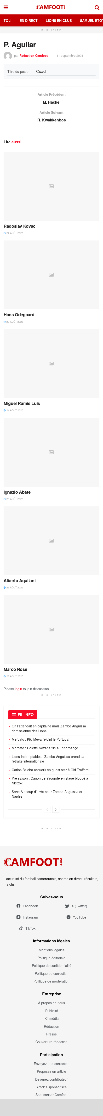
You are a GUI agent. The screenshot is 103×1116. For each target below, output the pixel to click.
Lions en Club (59, 20)
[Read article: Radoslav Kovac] (51, 186)
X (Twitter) (79, 905)
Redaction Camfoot (33, 55)
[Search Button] (97, 7)
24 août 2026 (14, 410)
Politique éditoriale (51, 957)
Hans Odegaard (19, 314)
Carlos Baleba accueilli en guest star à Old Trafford (50, 769)
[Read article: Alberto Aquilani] (51, 540)
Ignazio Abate (17, 492)
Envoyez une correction (51, 1063)
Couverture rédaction (51, 1041)
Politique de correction (52, 973)
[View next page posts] (55, 809)
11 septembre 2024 (70, 55)
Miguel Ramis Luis (22, 403)
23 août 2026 (14, 499)
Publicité (51, 1010)
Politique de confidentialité (51, 965)
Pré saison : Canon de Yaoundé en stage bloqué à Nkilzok (50, 780)
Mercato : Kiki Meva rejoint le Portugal (40, 739)
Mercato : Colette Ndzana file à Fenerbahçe (45, 747)
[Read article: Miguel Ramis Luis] (51, 363)
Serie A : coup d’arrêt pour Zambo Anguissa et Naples (47, 794)
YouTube (79, 917)
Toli (7, 20)
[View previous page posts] (47, 809)
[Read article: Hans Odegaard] (51, 274)
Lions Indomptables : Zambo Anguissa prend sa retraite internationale (48, 759)
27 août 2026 (14, 233)
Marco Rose (15, 669)
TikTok (30, 928)
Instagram (30, 917)
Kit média (52, 1018)
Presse (51, 1034)
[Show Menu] (6, 7)
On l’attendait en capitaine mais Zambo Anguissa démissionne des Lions (49, 728)
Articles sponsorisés (51, 1086)
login (18, 688)
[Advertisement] (51, 1107)
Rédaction (51, 1026)
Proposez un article (51, 1071)
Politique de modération (51, 981)
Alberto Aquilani (19, 580)
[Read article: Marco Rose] (51, 629)
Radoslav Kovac (19, 226)
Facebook (30, 905)
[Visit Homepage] (51, 7)
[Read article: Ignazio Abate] (51, 452)
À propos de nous (51, 1002)
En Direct (29, 20)
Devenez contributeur (51, 1079)
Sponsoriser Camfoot (51, 1094)
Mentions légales (51, 949)
